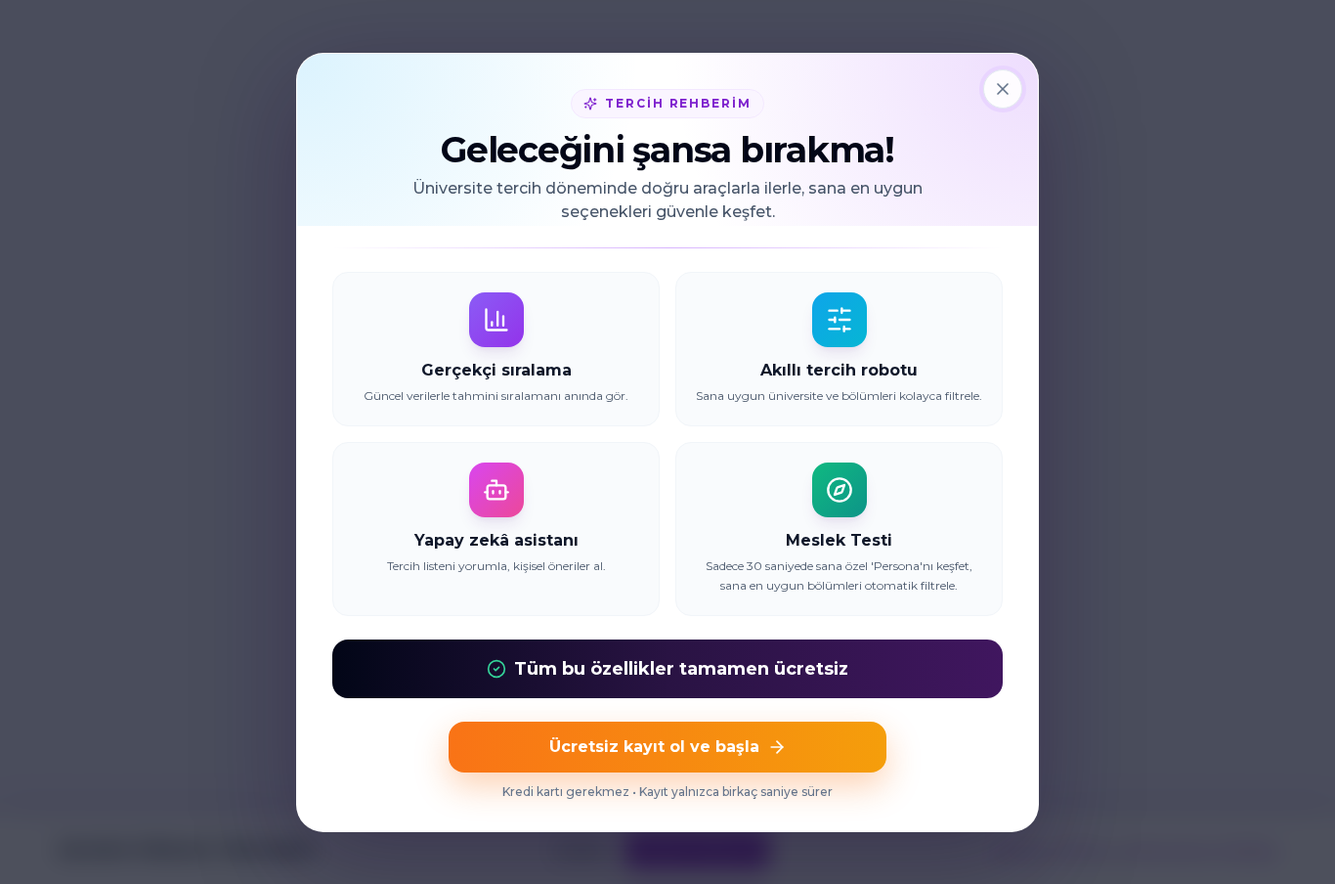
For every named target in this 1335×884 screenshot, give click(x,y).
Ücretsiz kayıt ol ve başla (654, 746)
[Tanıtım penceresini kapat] (1002, 89)
